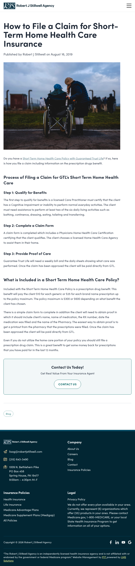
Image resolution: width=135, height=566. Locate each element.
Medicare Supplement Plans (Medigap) (29, 515)
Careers (73, 454)
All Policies (10, 520)
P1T (104, 557)
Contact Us (67, 384)
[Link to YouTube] (123, 542)
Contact (73, 464)
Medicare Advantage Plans (21, 510)
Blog (8, 413)
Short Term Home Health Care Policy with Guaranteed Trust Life (63, 158)
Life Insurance (12, 504)
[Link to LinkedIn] (117, 542)
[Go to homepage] (29, 5)
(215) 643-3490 (18, 459)
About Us (73, 449)
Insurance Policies (79, 470)
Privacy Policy (76, 499)
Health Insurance (14, 499)
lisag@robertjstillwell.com (25, 451)
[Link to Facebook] (110, 542)
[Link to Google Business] (129, 542)
